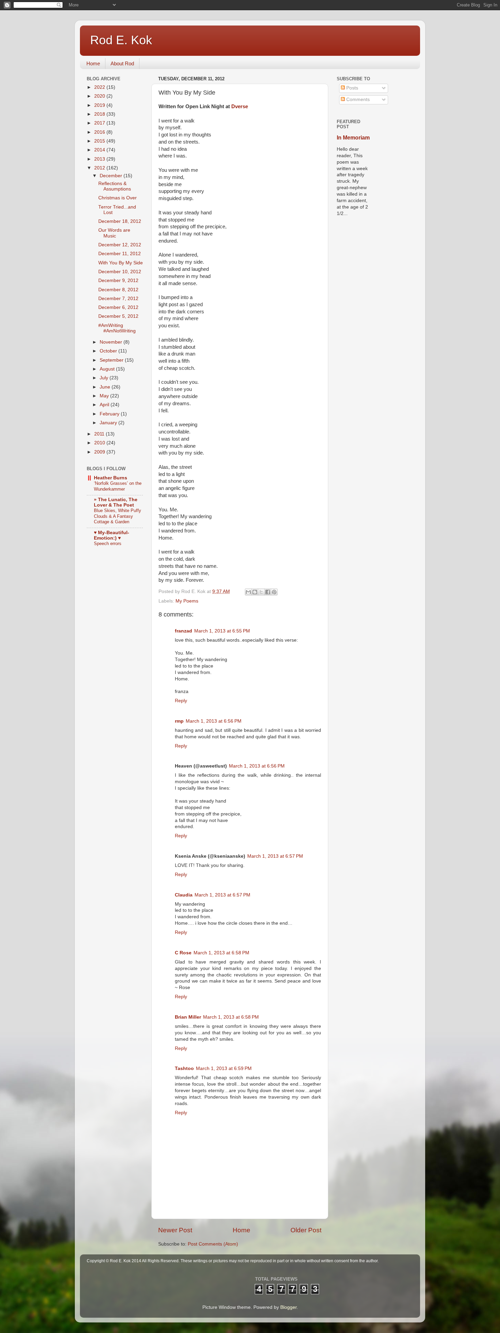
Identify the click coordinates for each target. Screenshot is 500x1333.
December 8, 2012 (118, 289)
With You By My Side (120, 262)
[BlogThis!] (254, 592)
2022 (100, 87)
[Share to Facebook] (267, 592)
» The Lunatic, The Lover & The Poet (115, 502)
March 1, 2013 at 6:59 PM (224, 1068)
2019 (100, 105)
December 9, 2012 (118, 280)
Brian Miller (188, 1017)
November (111, 342)
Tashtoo (184, 1068)
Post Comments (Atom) (213, 1244)
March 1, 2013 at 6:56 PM (213, 721)
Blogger (288, 1307)
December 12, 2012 (119, 244)
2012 (100, 167)
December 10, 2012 (119, 271)
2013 (100, 159)
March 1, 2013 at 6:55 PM (222, 630)
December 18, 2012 (119, 221)
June (106, 387)
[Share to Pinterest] (274, 592)
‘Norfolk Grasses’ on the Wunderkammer (117, 486)
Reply (181, 700)
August (108, 369)
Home (93, 63)
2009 (100, 452)
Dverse (239, 106)
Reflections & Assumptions (114, 186)
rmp (179, 721)
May (105, 395)
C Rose (183, 952)
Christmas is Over (117, 197)
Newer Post (175, 1230)
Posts (351, 87)
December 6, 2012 (118, 307)
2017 (100, 123)
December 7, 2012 (118, 298)
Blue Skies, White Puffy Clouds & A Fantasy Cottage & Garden (117, 516)
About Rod (122, 63)
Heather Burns (110, 477)
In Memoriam (353, 138)
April (105, 404)
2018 (100, 114)
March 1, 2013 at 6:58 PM (221, 952)
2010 (100, 442)
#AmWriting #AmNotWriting (117, 328)
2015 (100, 141)
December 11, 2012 (119, 253)
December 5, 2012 (118, 316)
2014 (100, 149)
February (110, 413)
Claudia (184, 895)
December (111, 175)
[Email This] (248, 592)
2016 (100, 132)
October (109, 350)
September (112, 360)
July (105, 377)
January (109, 422)
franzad (183, 630)
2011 (100, 434)
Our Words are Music (114, 233)
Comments (357, 99)
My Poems (187, 601)
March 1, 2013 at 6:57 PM (275, 856)
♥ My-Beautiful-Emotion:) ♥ (111, 535)
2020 (100, 96)
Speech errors (107, 543)
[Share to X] (261, 592)
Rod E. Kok (121, 40)
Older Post (305, 1230)
